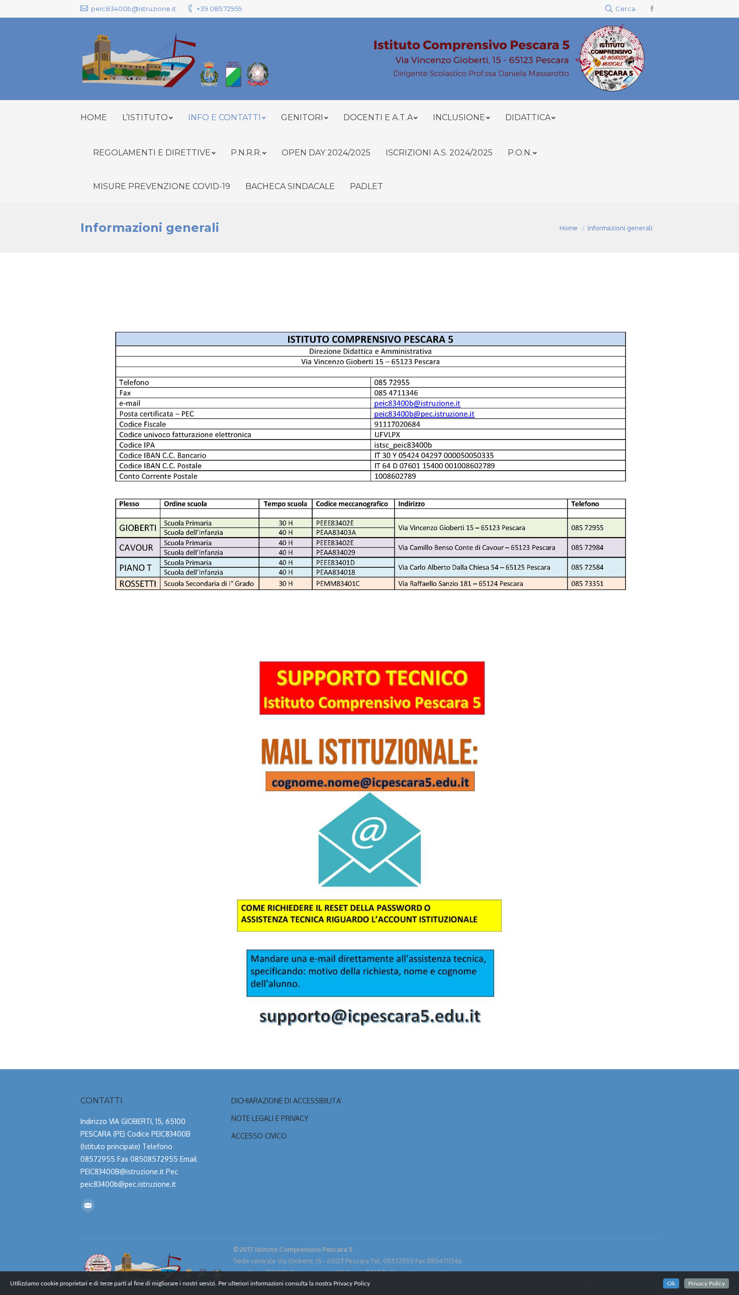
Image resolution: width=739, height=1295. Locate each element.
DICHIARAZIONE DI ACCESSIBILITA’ (287, 1100)
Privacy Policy (706, 1283)
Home (569, 228)
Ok (671, 1283)
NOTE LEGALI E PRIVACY (270, 1118)
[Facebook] (652, 8)
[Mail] (88, 1205)
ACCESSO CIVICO (259, 1136)
